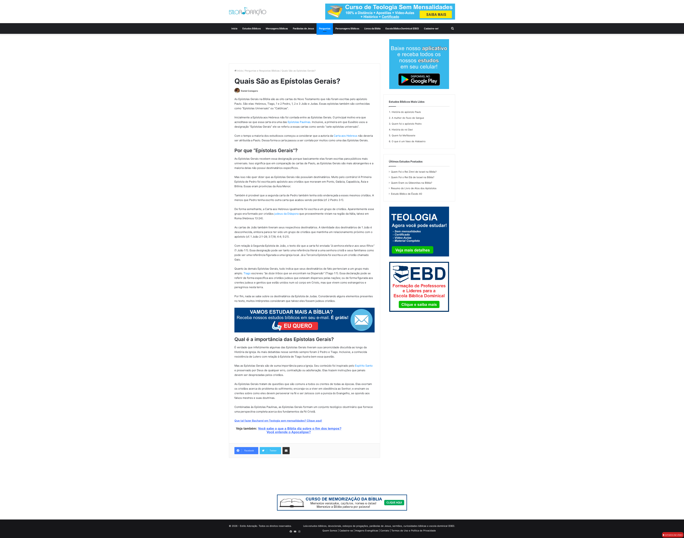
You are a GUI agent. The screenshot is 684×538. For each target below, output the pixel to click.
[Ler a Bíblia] (342, 502)
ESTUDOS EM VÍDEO (674, 535)
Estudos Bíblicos (251, 28)
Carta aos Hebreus (345, 135)
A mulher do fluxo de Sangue (408, 117)
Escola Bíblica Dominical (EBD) (402, 28)
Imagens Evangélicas (366, 530)
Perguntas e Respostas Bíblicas (262, 70)
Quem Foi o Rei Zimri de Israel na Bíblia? (414, 171)
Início (234, 28)
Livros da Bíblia (372, 28)
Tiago (247, 273)
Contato (384, 530)
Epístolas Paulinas (299, 122)
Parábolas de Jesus (303, 28)
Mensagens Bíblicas (277, 28)
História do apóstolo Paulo (406, 112)
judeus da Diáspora (286, 213)
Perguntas (324, 28)
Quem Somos (329, 530)
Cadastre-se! (431, 28)
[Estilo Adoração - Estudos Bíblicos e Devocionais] (247, 11)
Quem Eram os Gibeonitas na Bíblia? (411, 182)
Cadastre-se (346, 530)
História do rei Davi (402, 129)
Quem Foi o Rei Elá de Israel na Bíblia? (412, 177)
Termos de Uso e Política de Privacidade (413, 530)
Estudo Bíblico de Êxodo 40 (406, 193)
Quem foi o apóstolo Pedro (407, 123)
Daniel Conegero (249, 91)
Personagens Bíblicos (347, 28)
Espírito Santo (364, 365)
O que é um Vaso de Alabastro (409, 141)
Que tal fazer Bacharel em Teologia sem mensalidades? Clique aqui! (278, 420)
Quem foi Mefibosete (403, 135)
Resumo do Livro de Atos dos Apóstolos (413, 188)
